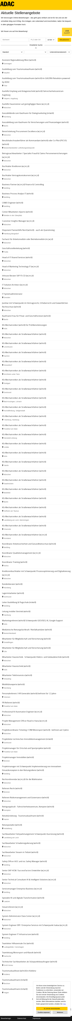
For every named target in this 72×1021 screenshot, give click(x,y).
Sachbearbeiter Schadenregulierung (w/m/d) (21, 843)
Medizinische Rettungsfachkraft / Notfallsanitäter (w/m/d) (27, 629)
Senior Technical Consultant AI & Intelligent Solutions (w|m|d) (29, 879)
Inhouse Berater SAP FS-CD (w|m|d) (18, 275)
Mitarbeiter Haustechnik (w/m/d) (16, 666)
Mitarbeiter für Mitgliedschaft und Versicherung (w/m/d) (26, 638)
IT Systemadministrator (12, 294)
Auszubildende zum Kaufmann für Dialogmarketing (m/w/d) (28, 113)
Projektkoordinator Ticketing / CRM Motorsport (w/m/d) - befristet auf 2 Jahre (35, 730)
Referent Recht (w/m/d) (12, 788)
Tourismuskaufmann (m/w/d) (14, 980)
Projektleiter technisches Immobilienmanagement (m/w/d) (27, 739)
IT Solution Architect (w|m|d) (15, 284)
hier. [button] (64, 1004)
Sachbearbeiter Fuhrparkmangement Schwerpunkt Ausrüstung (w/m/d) (33, 834)
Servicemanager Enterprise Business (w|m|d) (22, 888)
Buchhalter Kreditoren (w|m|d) (15, 166)
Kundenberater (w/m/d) (12, 584)
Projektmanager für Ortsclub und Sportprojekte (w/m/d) (26, 748)
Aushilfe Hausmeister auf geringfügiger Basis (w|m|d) (25, 104)
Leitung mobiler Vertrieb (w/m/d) (16, 611)
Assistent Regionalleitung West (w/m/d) (19, 60)
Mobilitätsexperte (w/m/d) (13, 684)
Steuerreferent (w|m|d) (12, 907)
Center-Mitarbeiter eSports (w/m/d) (17, 212)
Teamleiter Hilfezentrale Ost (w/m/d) (18, 943)
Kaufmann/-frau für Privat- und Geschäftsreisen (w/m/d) (26, 316)
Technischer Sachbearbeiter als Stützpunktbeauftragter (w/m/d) (29, 961)
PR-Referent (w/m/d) (11, 702)
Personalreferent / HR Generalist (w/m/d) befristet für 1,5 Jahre (29, 693)
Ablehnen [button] (60, 1012)
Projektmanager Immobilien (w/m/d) (18, 757)
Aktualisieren (64, 40)
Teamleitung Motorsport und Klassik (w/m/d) (21, 952)
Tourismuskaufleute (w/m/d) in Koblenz (19, 970)
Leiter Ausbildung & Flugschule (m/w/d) (19, 602)
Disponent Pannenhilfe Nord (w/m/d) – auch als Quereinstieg (28, 230)
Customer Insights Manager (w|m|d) (18, 221)
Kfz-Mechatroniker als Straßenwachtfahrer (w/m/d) (24, 334)
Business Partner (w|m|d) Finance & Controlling (23, 184)
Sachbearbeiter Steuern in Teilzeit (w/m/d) (20, 852)
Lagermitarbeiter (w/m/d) (13, 593)
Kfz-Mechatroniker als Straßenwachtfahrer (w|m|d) (24, 534)
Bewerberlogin (6, 1018)
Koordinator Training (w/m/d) (14, 562)
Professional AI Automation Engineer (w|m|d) (22, 711)
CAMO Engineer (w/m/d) (12, 202)
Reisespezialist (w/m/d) (12, 825)
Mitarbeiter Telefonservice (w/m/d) (17, 675)
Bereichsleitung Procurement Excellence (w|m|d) (23, 131)
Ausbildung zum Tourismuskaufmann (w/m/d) (22, 69)
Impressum (36, 1018)
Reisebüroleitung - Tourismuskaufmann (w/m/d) (23, 815)
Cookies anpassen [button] (44, 1012)
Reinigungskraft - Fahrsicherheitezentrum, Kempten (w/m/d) (28, 806)
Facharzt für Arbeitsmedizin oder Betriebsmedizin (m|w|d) (27, 239)
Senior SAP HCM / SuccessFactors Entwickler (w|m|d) (25, 870)
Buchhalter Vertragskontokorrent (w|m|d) (20, 175)
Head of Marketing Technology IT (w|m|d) (20, 266)
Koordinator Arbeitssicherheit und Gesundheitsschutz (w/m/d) (29, 544)
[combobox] (51, 40)
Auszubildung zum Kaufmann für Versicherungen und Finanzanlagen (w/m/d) (35, 122)
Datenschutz (21, 1018)
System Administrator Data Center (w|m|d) (21, 916)
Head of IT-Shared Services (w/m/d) (17, 257)
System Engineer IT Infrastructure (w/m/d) (20, 934)
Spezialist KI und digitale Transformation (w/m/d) (23, 898)
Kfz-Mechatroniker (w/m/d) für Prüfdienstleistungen (24, 325)
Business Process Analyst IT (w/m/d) (17, 193)
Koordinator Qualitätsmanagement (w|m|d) (21, 553)
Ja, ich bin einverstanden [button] (52, 1008)
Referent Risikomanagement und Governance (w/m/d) (25, 797)
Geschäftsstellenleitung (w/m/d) (16, 248)
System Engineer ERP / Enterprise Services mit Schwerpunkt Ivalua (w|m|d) (34, 925)
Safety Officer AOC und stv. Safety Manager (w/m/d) (24, 861)
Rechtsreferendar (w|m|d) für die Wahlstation (22, 779)
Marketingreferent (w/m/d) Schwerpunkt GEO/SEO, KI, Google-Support (32, 620)
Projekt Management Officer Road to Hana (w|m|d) (24, 721)
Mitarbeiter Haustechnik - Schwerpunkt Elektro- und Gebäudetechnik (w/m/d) (35, 657)
